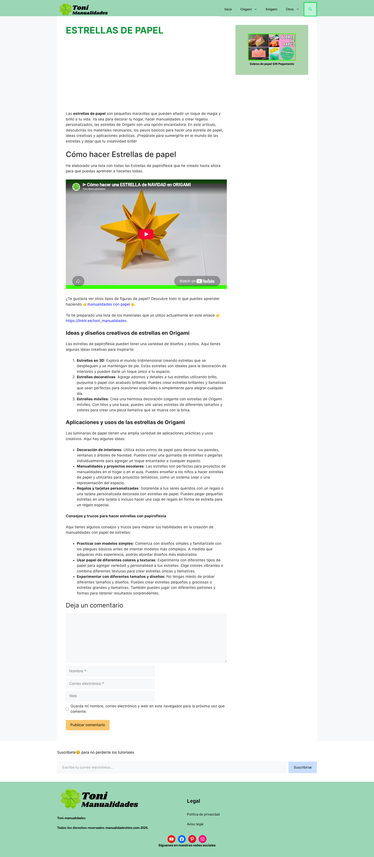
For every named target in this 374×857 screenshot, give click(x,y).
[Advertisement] (146, 73)
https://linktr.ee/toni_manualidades (96, 321)
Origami (246, 9)
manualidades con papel (108, 304)
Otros (290, 9)
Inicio (228, 9)
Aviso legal (195, 824)
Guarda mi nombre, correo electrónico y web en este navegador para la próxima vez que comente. (148, 709)
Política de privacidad (203, 814)
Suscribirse (303, 767)
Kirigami (271, 9)
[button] (310, 9)
